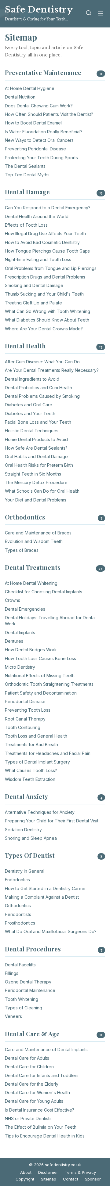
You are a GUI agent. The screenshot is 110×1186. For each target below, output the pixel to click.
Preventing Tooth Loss (27, 710)
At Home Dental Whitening (31, 583)
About (25, 1172)
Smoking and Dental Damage (34, 285)
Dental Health (25, 346)
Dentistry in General (24, 871)
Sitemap (48, 1179)
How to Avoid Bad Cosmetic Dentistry (42, 242)
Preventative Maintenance (43, 72)
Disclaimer (48, 1172)
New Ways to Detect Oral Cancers (39, 140)
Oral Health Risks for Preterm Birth (39, 465)
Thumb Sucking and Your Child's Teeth (44, 293)
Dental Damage (27, 192)
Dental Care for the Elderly (31, 1084)
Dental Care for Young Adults (34, 1101)
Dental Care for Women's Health (37, 1092)
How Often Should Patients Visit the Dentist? (49, 114)
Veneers (13, 1016)
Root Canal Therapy (25, 718)
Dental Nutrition (20, 96)
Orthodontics (25, 517)
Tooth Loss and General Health (36, 736)
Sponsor (93, 1179)
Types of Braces (21, 550)
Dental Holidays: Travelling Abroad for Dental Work (50, 620)
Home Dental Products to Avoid (36, 439)
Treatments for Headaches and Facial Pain (47, 753)
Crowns (12, 600)
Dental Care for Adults (27, 1058)
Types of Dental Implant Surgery (37, 761)
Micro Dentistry (20, 667)
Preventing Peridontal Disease (35, 148)
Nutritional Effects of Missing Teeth (40, 675)
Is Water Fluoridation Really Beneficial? (43, 131)
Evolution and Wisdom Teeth (34, 541)
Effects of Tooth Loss (26, 225)
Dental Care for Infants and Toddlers (42, 1075)
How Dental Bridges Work (31, 649)
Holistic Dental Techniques (31, 430)
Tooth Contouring (22, 727)
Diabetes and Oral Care (28, 404)
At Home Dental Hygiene (29, 88)
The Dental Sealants (25, 166)
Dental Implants (20, 632)
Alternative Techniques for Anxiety (40, 812)
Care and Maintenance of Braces (38, 532)
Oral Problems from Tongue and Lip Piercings (51, 268)
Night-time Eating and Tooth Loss (38, 259)
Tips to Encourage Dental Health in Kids (45, 1135)
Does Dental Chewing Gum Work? (39, 105)
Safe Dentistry (39, 9)
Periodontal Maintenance (30, 990)
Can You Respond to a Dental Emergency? (47, 207)
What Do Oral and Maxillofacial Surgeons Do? (51, 931)
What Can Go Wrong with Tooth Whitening (47, 311)
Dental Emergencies (25, 609)
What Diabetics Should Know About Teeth (47, 319)
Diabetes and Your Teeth (30, 413)
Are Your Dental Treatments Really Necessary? (52, 370)
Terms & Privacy (80, 1172)
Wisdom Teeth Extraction (30, 779)
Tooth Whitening (21, 999)
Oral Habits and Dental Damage (36, 456)
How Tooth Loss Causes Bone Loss (40, 658)
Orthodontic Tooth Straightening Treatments (49, 684)
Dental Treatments (33, 567)
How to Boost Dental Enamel (33, 122)
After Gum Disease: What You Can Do (42, 361)
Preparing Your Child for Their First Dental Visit (51, 820)
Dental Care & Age (32, 1034)
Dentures (14, 641)
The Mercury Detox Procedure (36, 482)
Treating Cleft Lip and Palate (33, 302)
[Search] (88, 14)
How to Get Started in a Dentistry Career (45, 888)
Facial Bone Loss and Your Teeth (38, 422)
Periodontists (18, 914)
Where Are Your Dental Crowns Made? (44, 328)
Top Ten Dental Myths (27, 174)
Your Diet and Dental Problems (35, 499)
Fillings (11, 973)
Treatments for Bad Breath (31, 744)
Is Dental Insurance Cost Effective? (39, 1109)
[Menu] (100, 14)
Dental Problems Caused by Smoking (42, 396)
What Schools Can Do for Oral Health (42, 491)
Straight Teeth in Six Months (33, 473)
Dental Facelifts (20, 964)
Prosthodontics (20, 922)
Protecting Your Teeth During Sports (41, 157)
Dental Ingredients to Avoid (32, 379)
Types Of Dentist (30, 855)
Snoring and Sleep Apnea (31, 838)
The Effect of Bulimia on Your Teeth (40, 1127)
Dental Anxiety (26, 796)
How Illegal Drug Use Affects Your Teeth (45, 233)
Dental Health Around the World (36, 216)
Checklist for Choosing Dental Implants (43, 591)
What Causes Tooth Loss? (31, 770)
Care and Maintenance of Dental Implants (46, 1049)
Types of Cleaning (23, 1007)
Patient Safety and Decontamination (41, 692)
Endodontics (17, 879)
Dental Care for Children (29, 1066)
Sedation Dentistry (23, 829)
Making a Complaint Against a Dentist (42, 897)
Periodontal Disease (25, 701)
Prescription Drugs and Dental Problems (45, 276)
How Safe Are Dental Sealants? (36, 448)
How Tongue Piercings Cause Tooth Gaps (47, 250)
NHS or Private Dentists (28, 1118)
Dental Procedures (33, 949)
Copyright (25, 1179)
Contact (70, 1179)
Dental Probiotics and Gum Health (38, 387)
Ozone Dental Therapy (28, 981)
